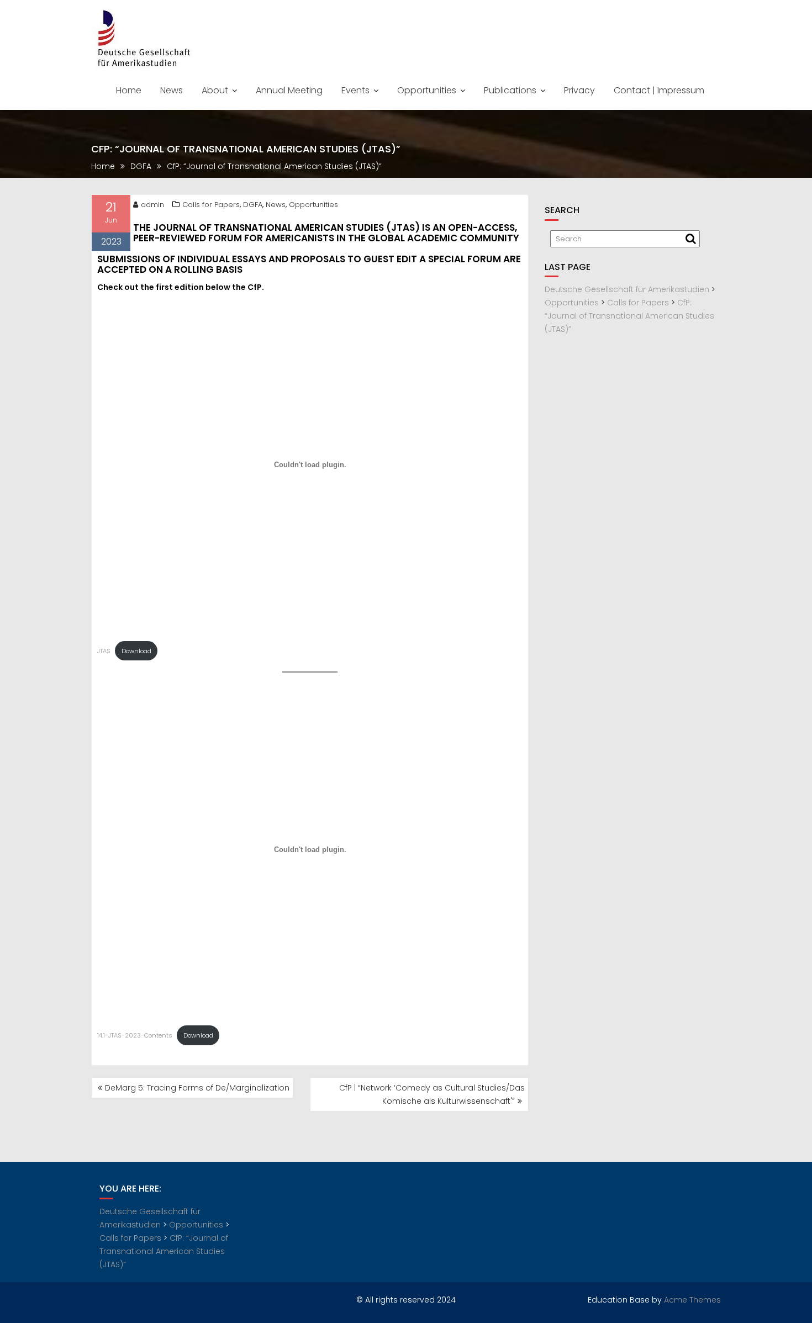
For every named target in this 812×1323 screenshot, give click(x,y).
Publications (510, 90)
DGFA (252, 204)
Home (128, 90)
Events (355, 90)
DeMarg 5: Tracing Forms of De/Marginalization (197, 1087)
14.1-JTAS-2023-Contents (134, 1035)
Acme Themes (692, 1299)
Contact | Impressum (659, 90)
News (171, 90)
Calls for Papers (211, 204)
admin (152, 204)
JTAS (103, 651)
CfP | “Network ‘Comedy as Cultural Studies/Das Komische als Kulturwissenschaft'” (432, 1094)
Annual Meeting (289, 90)
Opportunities (426, 90)
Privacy (579, 90)
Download (136, 651)
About (215, 90)
